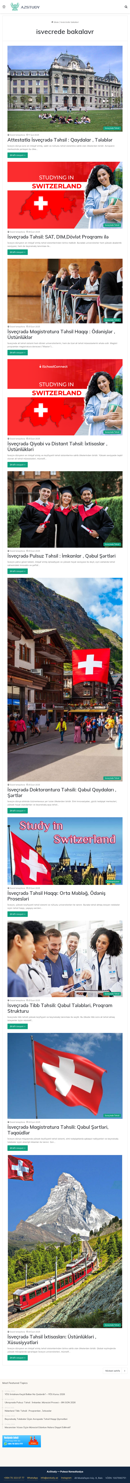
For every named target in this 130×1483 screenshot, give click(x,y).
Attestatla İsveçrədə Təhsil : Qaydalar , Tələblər (60, 140)
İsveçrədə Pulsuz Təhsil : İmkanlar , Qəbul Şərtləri (61, 556)
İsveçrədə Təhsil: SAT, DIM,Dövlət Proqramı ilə (58, 237)
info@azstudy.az (49, 1477)
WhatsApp (32, 1477)
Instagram (66, 1477)
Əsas (56, 22)
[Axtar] (126, 7)
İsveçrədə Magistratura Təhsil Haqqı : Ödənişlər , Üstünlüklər (61, 334)
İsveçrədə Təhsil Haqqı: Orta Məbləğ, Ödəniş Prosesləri (56, 896)
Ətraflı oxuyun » (17, 155)
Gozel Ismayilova (17, 135)
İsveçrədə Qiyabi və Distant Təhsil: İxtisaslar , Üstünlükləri (57, 446)
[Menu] (4, 7)
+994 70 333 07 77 (14, 1477)
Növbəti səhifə (112, 1370)
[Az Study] (25, 6)
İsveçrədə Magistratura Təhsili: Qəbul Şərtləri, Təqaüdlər (57, 1130)
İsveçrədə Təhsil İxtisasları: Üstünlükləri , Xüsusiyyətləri (51, 1339)
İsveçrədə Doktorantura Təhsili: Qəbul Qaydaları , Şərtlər (61, 792)
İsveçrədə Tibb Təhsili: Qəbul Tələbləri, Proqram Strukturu (59, 1008)
